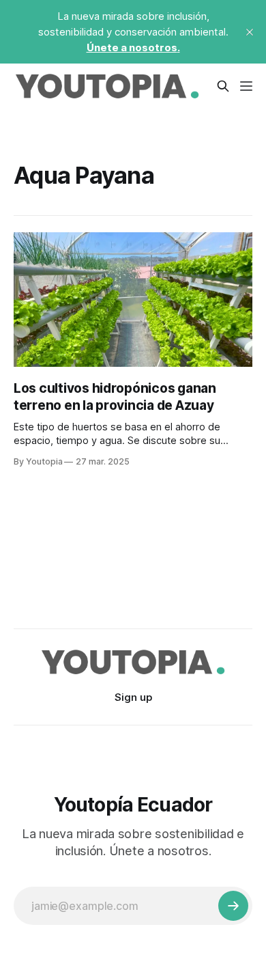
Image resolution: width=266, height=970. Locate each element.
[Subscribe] (233, 906)
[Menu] (246, 86)
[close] (250, 32)
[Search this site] (223, 86)
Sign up (133, 697)
